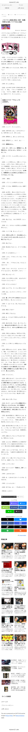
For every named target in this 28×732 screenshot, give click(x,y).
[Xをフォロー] (7, 519)
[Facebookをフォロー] (7, 523)
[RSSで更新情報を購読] (20, 530)
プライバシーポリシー (7, 705)
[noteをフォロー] (20, 526)
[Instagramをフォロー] (20, 523)
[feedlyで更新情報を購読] (7, 530)
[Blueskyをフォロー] (20, 519)
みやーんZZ (4, 701)
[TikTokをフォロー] (7, 526)
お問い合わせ (5, 709)
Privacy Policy (9, 715)
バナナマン (21, 496)
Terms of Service (20, 715)
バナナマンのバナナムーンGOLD (9, 496)
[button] (18, 511)
